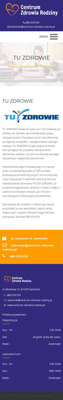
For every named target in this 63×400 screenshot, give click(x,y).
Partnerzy (46, 66)
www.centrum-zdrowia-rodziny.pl (26, 305)
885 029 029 (32, 22)
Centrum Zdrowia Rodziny (23, 66)
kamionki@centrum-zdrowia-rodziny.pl (33, 26)
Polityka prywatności (14, 314)
